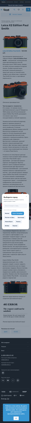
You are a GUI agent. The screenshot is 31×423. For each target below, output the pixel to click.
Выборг (7, 225)
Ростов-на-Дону (9, 217)
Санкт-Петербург (18, 213)
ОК (16, 418)
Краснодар (21, 217)
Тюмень (18, 221)
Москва (7, 213)
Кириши (15, 225)
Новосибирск (9, 221)
